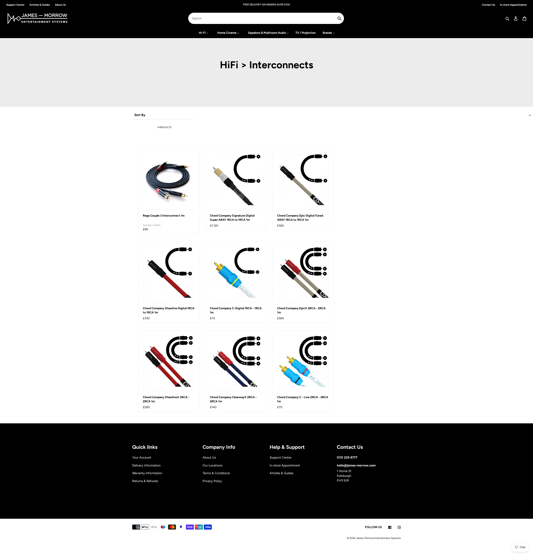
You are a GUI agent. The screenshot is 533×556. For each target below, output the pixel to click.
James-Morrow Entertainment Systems (378, 538)
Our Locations (212, 465)
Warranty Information (147, 473)
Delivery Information (146, 465)
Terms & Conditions (216, 473)
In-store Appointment (285, 465)
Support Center (280, 457)
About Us (209, 457)
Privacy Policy (212, 481)
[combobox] (266, 18)
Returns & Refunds (145, 481)
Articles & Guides (281, 473)
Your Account (141, 457)
